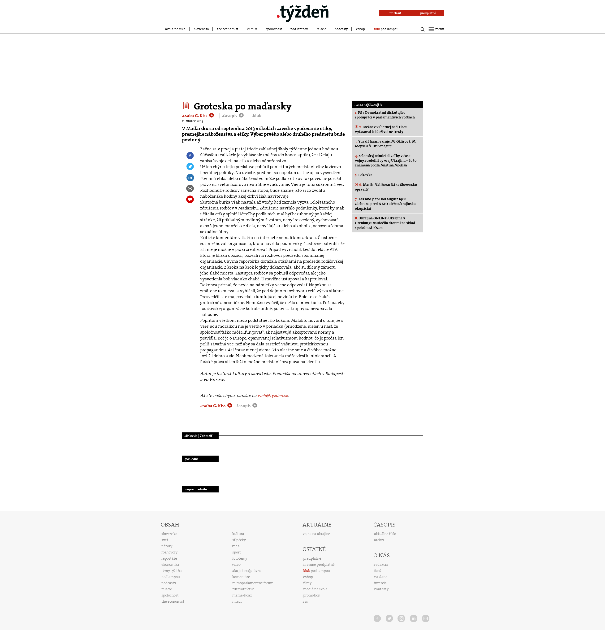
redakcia (381, 564)
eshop (360, 29)
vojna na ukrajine (316, 533)
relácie (321, 29)
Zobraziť (206, 436)
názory (166, 546)
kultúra (252, 29)
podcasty (341, 29)
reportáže (169, 558)
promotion (311, 595)
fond (377, 570)
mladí (237, 601)
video (236, 564)
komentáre (241, 576)
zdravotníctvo (243, 589)
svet (164, 540)
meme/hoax (242, 595)
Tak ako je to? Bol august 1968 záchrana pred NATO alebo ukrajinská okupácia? (385, 204)
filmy (307, 583)
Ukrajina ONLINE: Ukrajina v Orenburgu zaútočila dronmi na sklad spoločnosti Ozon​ (385, 223)
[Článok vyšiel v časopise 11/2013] (187, 105)
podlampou (170, 576)
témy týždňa (171, 570)
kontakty (381, 589)
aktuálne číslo (175, 29)
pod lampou (299, 29)
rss (305, 601)
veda (236, 546)
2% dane (380, 576)
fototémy (239, 558)
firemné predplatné (319, 564)
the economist (227, 29)
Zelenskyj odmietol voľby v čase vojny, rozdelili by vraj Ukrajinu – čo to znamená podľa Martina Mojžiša (385, 160)
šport (236, 552)
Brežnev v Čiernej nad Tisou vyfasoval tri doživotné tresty (381, 129)
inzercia (380, 583)
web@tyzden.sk (273, 395)
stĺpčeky (239, 540)
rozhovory (169, 552)
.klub (256, 115)
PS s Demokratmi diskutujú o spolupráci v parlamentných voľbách (385, 115)
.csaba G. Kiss (195, 115)
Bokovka (363, 175)
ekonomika (170, 564)
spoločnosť (274, 29)
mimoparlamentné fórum (252, 583)
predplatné (312, 558)
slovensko (201, 29)
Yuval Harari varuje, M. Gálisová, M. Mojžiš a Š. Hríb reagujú (385, 143)
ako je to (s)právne (247, 570)
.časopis (230, 115)
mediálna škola (315, 589)
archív (379, 540)
